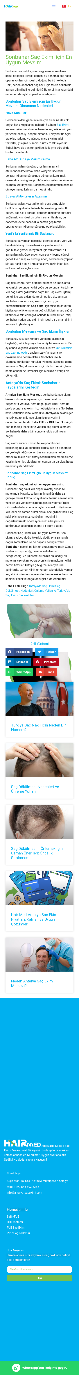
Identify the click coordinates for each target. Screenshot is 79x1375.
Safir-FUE (13, 1216)
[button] (54, 6)
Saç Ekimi (63, 125)
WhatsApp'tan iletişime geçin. (44, 1368)
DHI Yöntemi (39, 644)
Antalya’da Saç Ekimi (41, 586)
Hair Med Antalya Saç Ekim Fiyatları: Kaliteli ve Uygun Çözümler (34, 919)
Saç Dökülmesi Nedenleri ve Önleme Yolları (35, 789)
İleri (39, 1278)
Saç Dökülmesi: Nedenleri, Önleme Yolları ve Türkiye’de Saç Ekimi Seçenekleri (38, 590)
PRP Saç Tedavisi (18, 1233)
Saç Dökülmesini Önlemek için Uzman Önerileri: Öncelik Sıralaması (37, 853)
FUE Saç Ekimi (16, 1227)
